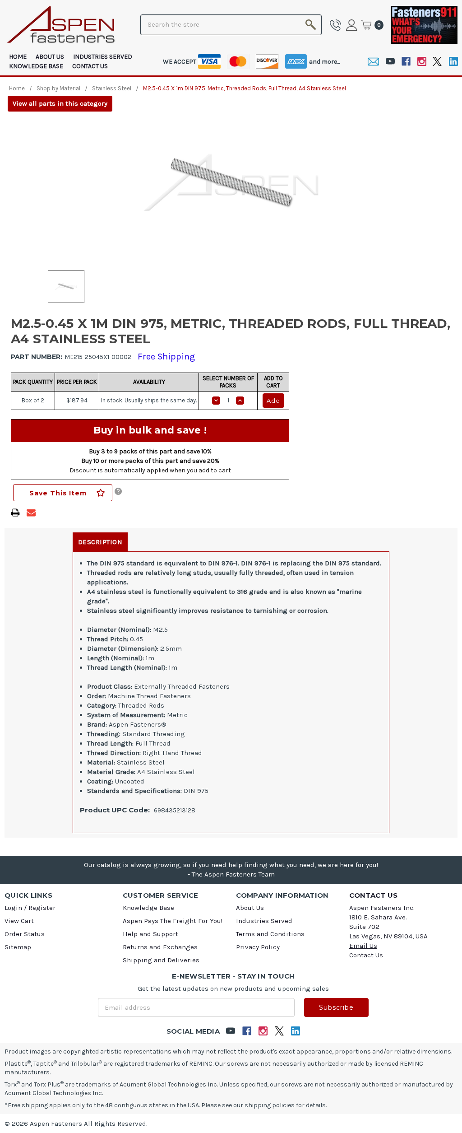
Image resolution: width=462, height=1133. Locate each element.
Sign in (353, 25)
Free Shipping (166, 356)
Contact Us (90, 66)
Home (18, 57)
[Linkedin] (453, 61)
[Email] (373, 61)
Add (273, 400)
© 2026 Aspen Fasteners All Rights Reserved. (76, 1123)
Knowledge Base (36, 66)
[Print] (15, 512)
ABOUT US (50, 57)
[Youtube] (390, 61)
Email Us (363, 946)
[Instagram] (421, 61)
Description (100, 542)
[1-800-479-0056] (337, 25)
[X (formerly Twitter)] (437, 61)
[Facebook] (406, 61)
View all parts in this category (60, 103)
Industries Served (102, 57)
